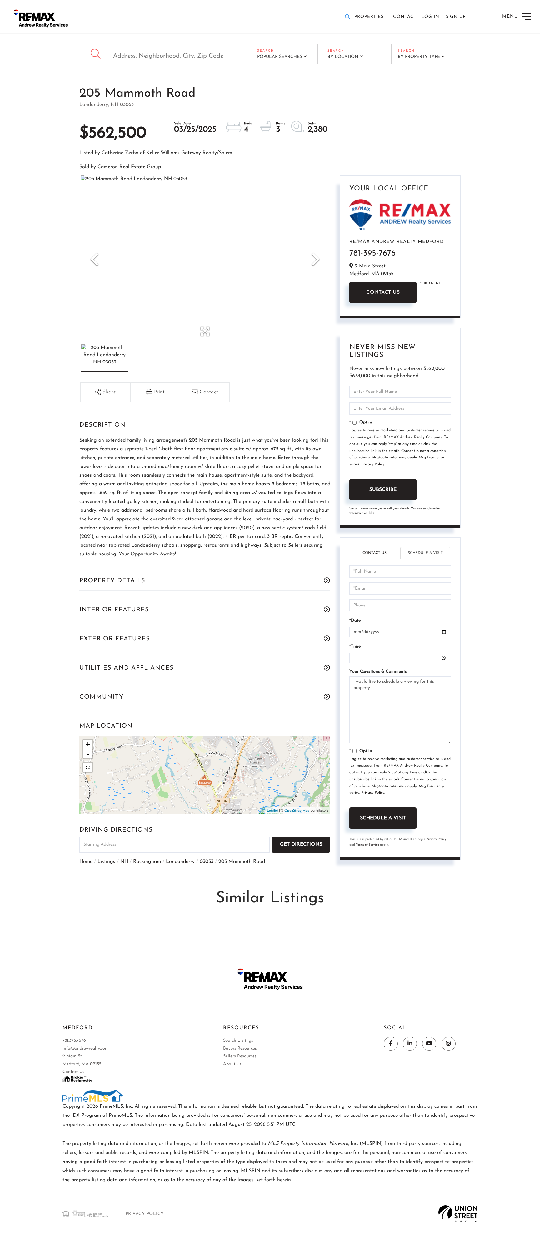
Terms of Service (367, 845)
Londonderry (180, 861)
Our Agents (431, 283)
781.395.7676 (74, 1040)
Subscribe (383, 489)
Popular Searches (279, 56)
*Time (355, 646)
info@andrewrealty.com (85, 1048)
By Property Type (419, 56)
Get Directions (301, 844)
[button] (96, 54)
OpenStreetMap (297, 810)
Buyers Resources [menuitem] (240, 1048)
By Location (343, 56)
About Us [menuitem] (232, 1064)
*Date (355, 620)
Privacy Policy (372, 464)
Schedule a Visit (425, 553)
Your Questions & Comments (378, 671)
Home (85, 861)
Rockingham (147, 861)
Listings (106, 861)
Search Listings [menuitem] (238, 1040)
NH (124, 861)
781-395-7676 (372, 253)
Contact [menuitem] (405, 16)
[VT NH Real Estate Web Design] (458, 1213)
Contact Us (383, 292)
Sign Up (456, 16)
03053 (206, 861)
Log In (430, 16)
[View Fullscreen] (87, 767)
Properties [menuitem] (369, 16)
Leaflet (272, 810)
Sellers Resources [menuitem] (240, 1056)
